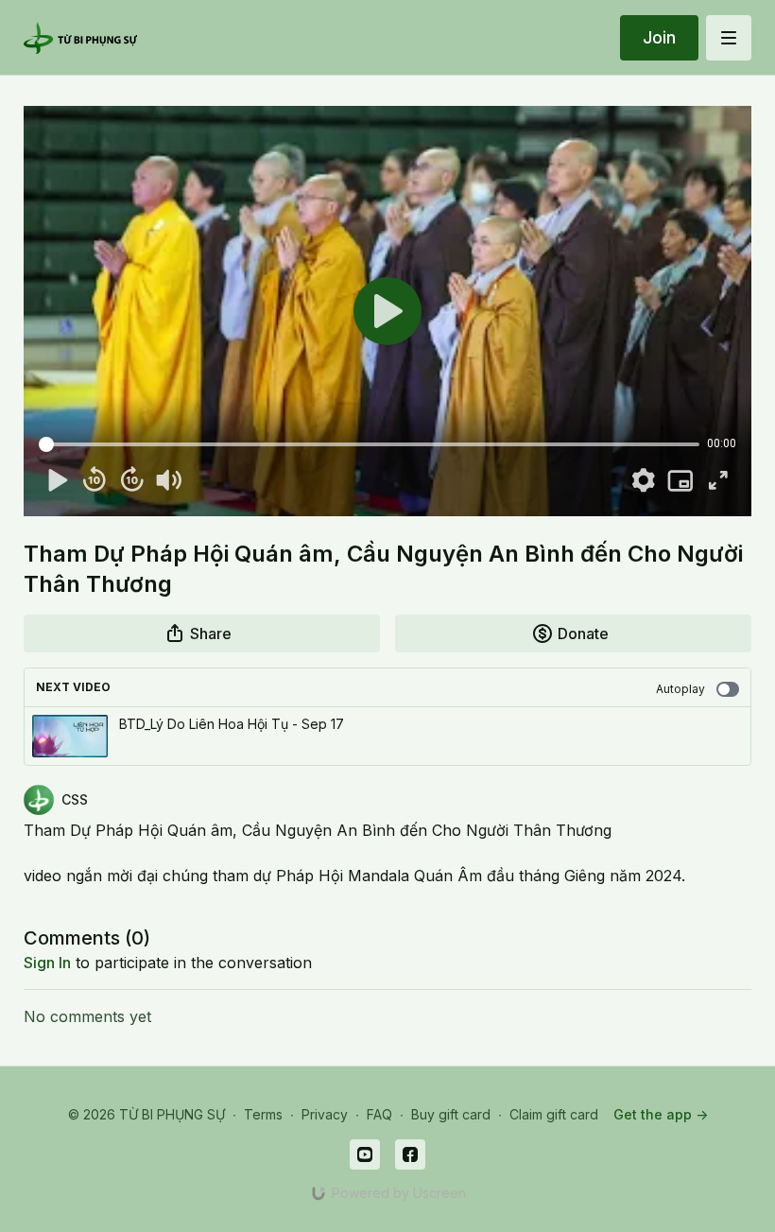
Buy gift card (451, 1114)
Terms (263, 1114)
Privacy (324, 1114)
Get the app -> (660, 1114)
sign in (47, 962)
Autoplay (680, 689)
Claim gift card (553, 1114)
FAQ (379, 1114)
